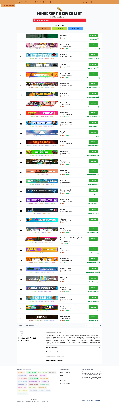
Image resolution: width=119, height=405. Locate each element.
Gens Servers (33, 390)
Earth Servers (32, 387)
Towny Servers (44, 378)
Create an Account (65, 383)
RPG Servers (45, 381)
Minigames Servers (34, 381)
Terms (83, 400)
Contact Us (98, 400)
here (98, 378)
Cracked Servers (33, 378)
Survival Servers (42, 372)
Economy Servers (22, 375)
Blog (61, 375)
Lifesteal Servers (22, 378)
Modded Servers (22, 384)
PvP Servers (52, 372)
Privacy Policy (90, 400)
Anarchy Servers (44, 384)
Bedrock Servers (31, 372)
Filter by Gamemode (9, 5)
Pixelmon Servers (22, 393)
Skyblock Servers (22, 381)
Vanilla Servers (33, 375)
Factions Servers (33, 384)
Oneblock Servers (22, 390)
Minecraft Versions (65, 372)
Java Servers (21, 372)
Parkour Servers (21, 387)
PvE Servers (43, 375)
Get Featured (63, 380)
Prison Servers (42, 387)
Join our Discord (64, 378)
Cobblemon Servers (44, 390)
